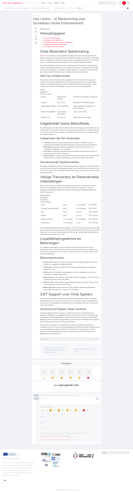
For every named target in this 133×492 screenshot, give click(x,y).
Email (43, 422)
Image (56, 3)
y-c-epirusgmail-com (66, 385)
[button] (124, 3)
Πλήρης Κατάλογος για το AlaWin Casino (84, 350)
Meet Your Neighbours (13, 3)
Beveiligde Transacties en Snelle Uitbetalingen (58, 42)
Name (43, 416)
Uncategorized (37, 15)
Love (54, 410)
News (43, 3)
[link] (36, 43)
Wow (71, 410)
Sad (79, 410)
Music (63, 3)
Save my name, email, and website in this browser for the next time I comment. (64, 433)
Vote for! (71, 8)
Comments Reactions (47, 407)
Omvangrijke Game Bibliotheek (53, 40)
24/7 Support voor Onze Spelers (54, 47)
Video (50, 3)
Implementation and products (40, 8)
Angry (87, 410)
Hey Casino (45, 56)
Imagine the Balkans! (59, 8)
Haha (62, 410)
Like (46, 410)
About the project (9, 8)
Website (43, 428)
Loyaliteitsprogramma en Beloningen (55, 45)
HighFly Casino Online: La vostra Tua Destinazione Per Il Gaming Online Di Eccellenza (54, 350)
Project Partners (23, 8)
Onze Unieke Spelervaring (52, 38)
